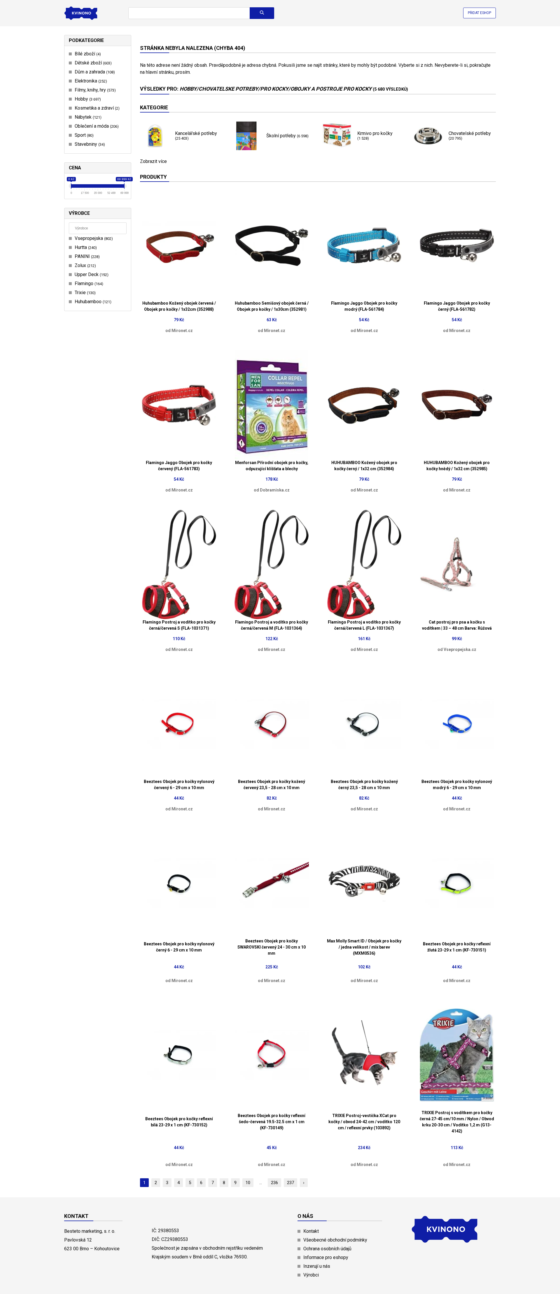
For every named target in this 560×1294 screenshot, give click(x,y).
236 (274, 1182)
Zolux (84, 265)
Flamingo (88, 283)
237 (290, 1182)
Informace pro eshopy (325, 1257)
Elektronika (90, 81)
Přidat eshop (479, 13)
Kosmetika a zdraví (96, 108)
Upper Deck (91, 274)
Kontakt (311, 1231)
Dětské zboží (92, 63)
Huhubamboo (92, 301)
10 (248, 1182)
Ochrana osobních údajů (327, 1248)
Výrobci (311, 1275)
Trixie (84, 292)
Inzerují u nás (316, 1266)
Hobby (87, 99)
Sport (83, 135)
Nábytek (87, 117)
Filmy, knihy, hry (94, 90)
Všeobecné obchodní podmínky (335, 1240)
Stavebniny (89, 144)
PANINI (86, 256)
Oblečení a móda (96, 126)
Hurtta (85, 247)
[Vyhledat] (262, 13)
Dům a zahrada (94, 72)
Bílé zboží (87, 54)
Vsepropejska (93, 238)
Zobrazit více (153, 161)
